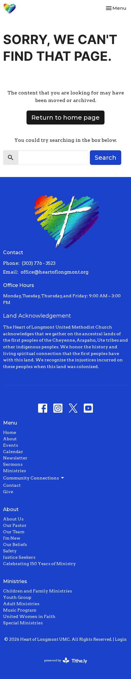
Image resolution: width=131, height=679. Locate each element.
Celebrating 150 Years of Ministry (39, 563)
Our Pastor (15, 525)
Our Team (13, 531)
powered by (62, 665)
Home (9, 432)
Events (10, 445)
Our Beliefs (15, 544)
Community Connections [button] (31, 478)
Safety (10, 550)
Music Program (19, 610)
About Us (13, 519)
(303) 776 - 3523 (38, 263)
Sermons (13, 464)
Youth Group (17, 597)
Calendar (13, 451)
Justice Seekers (19, 557)
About (10, 438)
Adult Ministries (21, 603)
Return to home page (65, 117)
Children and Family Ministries (37, 591)
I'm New (11, 538)
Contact (12, 485)
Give (8, 491)
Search (105, 157)
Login (121, 639)
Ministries (14, 470)
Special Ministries (23, 622)
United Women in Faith (29, 616)
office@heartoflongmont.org (54, 272)
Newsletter (15, 458)
